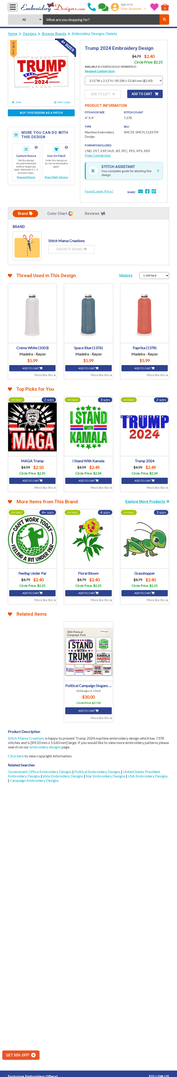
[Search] (164, 19)
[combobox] (101, 19)
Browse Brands (54, 34)
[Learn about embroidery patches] (66, 147)
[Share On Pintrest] (154, 192)
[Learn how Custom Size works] (36, 147)
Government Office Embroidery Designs (40, 771)
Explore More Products (145, 501)
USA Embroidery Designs (148, 776)
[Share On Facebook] (147, 192)
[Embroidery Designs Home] (53, 7)
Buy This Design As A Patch (41, 112)
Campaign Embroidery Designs (34, 780)
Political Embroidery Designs (97, 771)
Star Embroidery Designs (106, 776)
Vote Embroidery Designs (63, 776)
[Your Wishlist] (154, 7)
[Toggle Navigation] (13, 7)
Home (13, 34)
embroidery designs (45, 747)
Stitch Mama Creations (26, 738)
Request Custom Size (100, 71)
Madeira (125, 275)
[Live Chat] (103, 7)
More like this (44, 375)
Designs (29, 34)
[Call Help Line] (92, 7)
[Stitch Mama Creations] (27, 245)
